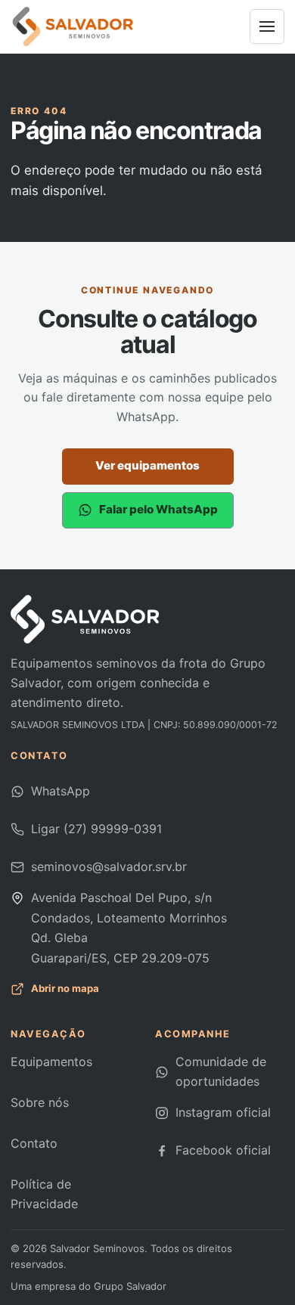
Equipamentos (51, 1061)
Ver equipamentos (147, 465)
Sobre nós (40, 1102)
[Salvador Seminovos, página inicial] (73, 26)
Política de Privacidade (44, 1193)
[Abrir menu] (267, 26)
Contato (34, 1143)
